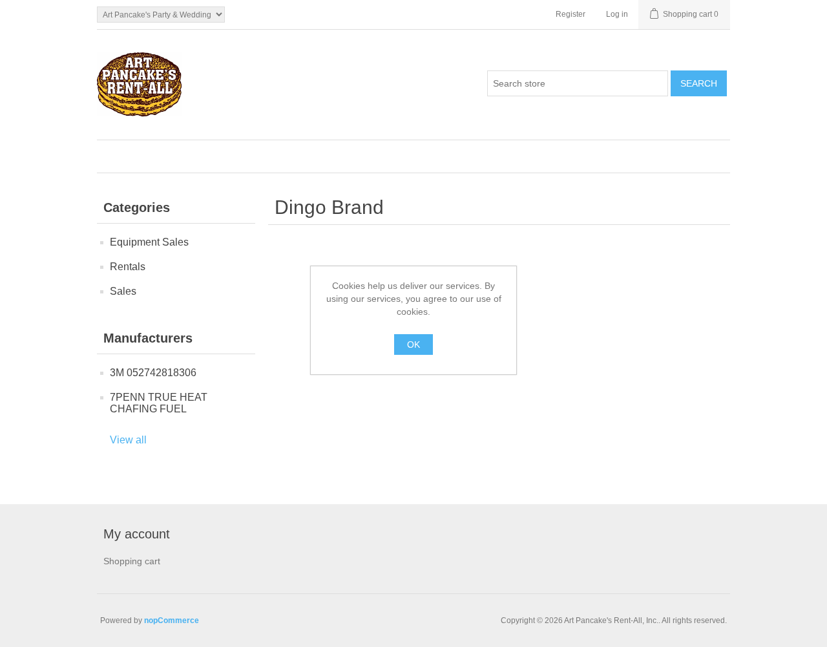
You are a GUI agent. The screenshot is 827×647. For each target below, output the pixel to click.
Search (698, 83)
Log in (617, 14)
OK (413, 344)
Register (570, 14)
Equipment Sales (149, 242)
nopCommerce (171, 620)
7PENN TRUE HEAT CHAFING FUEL (158, 403)
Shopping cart (131, 561)
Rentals (127, 266)
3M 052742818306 (153, 372)
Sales (123, 291)
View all (128, 439)
